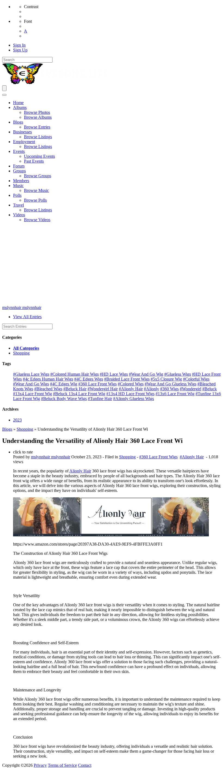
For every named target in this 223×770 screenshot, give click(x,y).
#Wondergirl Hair (103, 388)
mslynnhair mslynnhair (21, 307)
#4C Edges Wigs (88, 379)
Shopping (21, 353)
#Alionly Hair (131, 388)
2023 (17, 420)
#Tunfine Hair (100, 398)
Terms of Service (62, 765)
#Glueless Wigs (177, 374)
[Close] (4, 95)
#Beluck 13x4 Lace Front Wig (79, 393)
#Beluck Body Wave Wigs (64, 398)
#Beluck (209, 388)
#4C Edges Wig (63, 384)
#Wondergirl (190, 388)
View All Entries (27, 316)
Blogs (7, 429)
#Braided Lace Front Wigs (127, 379)
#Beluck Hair (74, 388)
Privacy (40, 765)
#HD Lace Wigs (114, 374)
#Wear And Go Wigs (31, 384)
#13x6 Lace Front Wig (175, 393)
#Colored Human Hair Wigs (74, 374)
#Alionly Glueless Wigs (133, 398)
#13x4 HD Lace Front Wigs (130, 393)
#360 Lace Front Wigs (97, 384)
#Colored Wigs (131, 384)
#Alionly (151, 388)
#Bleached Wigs (48, 388)
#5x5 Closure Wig (166, 379)
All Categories (26, 348)
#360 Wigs (169, 388)
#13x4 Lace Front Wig (32, 393)
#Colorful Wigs (196, 379)
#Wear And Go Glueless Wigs (170, 384)
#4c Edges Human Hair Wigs (48, 379)
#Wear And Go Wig (146, 374)
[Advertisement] (111, 264)
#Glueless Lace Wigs (31, 374)
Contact (84, 765)
